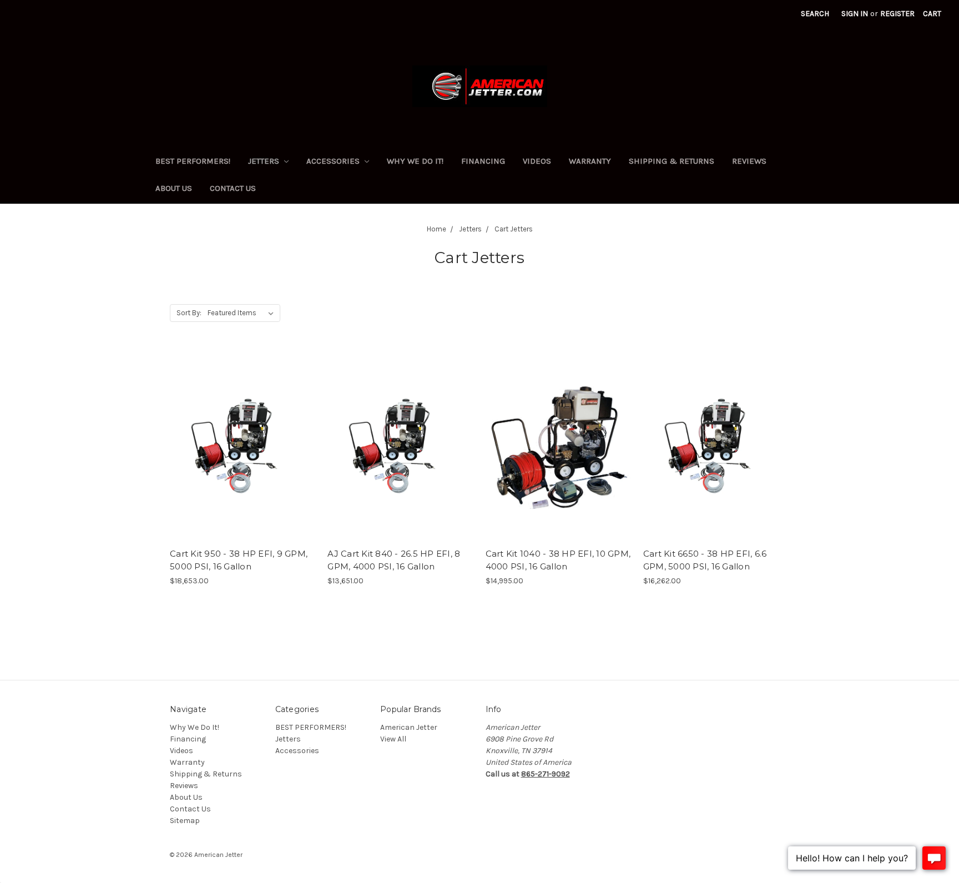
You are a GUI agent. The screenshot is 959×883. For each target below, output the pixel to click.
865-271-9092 (545, 774)
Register (897, 13)
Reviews (749, 161)
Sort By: (188, 313)
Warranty (590, 161)
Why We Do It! (415, 161)
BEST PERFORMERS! (192, 161)
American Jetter (408, 727)
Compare (239, 455)
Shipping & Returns (671, 161)
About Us (173, 188)
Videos (537, 161)
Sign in (854, 13)
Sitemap (185, 820)
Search (815, 13)
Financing (483, 161)
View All (393, 739)
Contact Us (233, 188)
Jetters (264, 161)
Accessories (334, 161)
